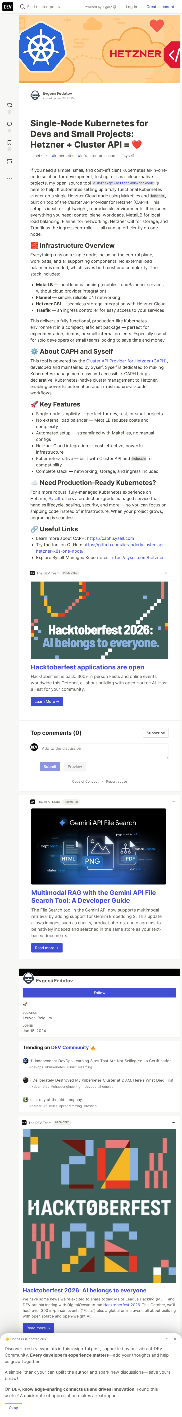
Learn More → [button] (47, 701)
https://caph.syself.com (110, 538)
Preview (75, 766)
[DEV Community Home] (8, 6)
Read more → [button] (47, 947)
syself (127, 155)
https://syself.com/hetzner (137, 557)
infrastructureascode (98, 155)
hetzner (40, 155)
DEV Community (70, 1047)
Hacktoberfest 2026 (121, 1304)
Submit (50, 766)
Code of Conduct (85, 781)
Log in (131, 6)
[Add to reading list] (9, 145)
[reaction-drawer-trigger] (9, 107)
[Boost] (9, 161)
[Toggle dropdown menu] (165, 573)
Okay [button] (13, 1407)
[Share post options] (9, 178)
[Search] (22, 6)
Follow (99, 992)
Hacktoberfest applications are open (87, 667)
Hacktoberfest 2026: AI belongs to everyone (84, 1290)
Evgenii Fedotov (57, 93)
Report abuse (116, 781)
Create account (160, 6)
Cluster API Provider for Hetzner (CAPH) (126, 360)
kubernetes (63, 155)
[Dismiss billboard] (175, 1339)
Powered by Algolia (98, 7)
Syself (55, 498)
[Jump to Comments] (9, 126)
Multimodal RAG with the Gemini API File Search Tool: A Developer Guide (93, 897)
